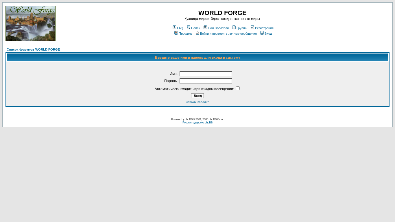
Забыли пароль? (197, 101)
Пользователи (218, 28)
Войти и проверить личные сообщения (228, 33)
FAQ (180, 28)
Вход (268, 33)
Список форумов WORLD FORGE (33, 49)
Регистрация (264, 28)
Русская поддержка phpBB (197, 122)
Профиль (185, 33)
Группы (242, 28)
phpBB (189, 119)
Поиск (195, 28)
